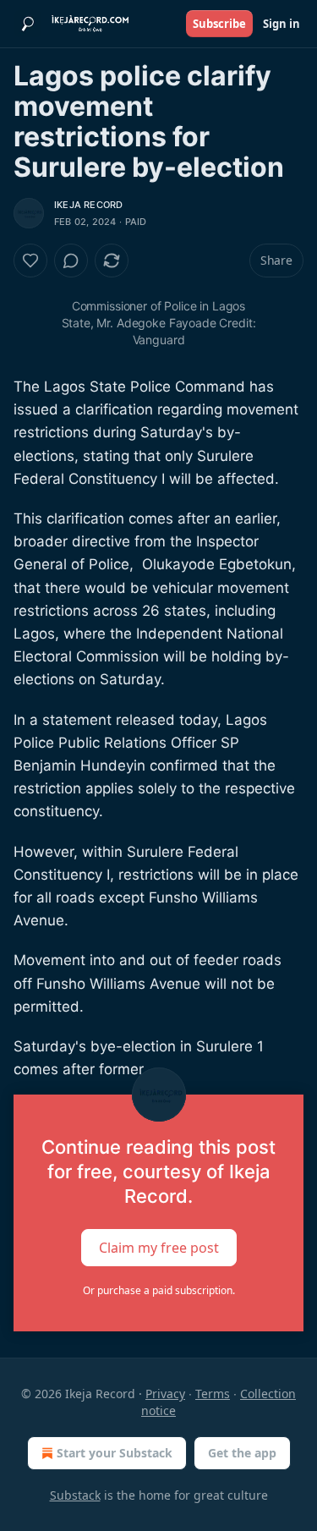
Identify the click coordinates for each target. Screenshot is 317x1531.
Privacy (165, 1394)
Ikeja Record (88, 205)
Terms (212, 1394)
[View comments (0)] (71, 260)
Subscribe (219, 23)
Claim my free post (159, 1247)
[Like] (30, 260)
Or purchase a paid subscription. (159, 1290)
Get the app (242, 1453)
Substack (75, 1495)
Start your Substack (114, 1453)
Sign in (281, 23)
